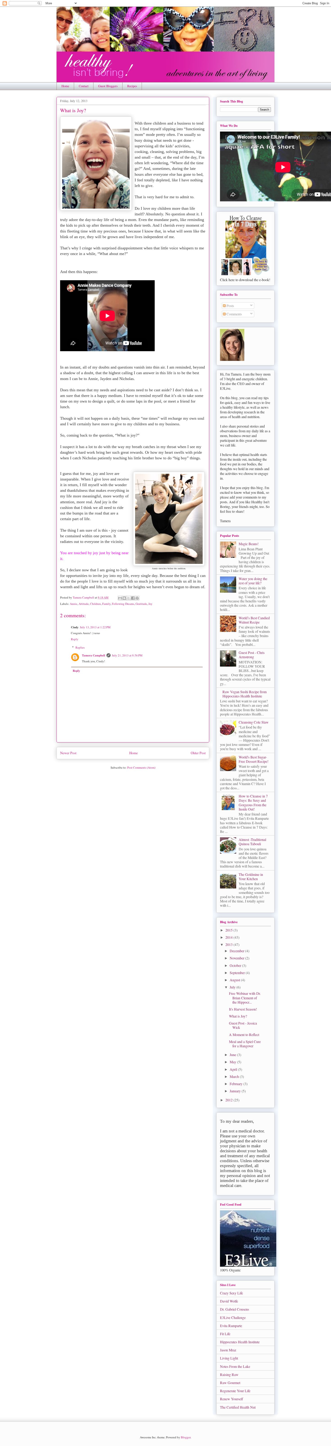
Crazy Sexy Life (231, 1293)
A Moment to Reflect (244, 1034)
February (236, 1083)
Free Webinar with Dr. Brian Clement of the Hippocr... (245, 997)
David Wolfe (229, 1301)
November (237, 958)
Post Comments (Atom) (141, 767)
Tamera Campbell (93, 655)
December (237, 950)
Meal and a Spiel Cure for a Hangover (245, 1043)
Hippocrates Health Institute (240, 1341)
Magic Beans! (248, 543)
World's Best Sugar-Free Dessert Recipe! (253, 759)
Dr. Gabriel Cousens (234, 1309)
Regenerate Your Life (235, 1390)
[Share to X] (128, 598)
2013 (229, 944)
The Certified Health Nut (238, 1407)
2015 (229, 930)
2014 (229, 937)
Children (95, 604)
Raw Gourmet (230, 1382)
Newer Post (68, 753)
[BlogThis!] (124, 598)
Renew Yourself (231, 1398)
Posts (230, 305)
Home (65, 86)
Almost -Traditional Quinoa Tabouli (252, 841)
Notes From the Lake (235, 1366)
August (235, 979)
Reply (74, 639)
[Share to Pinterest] (137, 598)
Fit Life (225, 1333)
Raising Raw (229, 1374)
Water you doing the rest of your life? (253, 580)
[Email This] (120, 598)
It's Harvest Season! (243, 1009)
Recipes (132, 86)
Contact (83, 86)
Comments (234, 314)
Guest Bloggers (108, 86)
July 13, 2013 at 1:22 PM (95, 627)
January (236, 1090)
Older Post (198, 753)
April (234, 1069)
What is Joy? (238, 1016)
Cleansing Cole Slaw (254, 722)
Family (106, 604)
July (233, 987)
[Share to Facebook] (133, 598)
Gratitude (141, 604)
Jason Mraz (228, 1350)
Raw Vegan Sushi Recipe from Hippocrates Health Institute (244, 693)
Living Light (229, 1358)
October (236, 965)
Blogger (185, 1437)
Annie (73, 604)
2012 (229, 1100)
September (238, 972)
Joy (150, 604)
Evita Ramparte (231, 1325)
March (235, 1076)
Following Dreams (123, 604)
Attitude (84, 604)
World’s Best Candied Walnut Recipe (254, 619)
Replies (80, 647)
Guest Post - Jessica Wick (243, 1025)
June (233, 1054)
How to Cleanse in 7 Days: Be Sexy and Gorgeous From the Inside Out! (253, 802)
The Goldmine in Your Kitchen (251, 876)
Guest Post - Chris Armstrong (252, 654)
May (233, 1061)
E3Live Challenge (233, 1317)
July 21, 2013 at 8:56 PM (127, 655)
